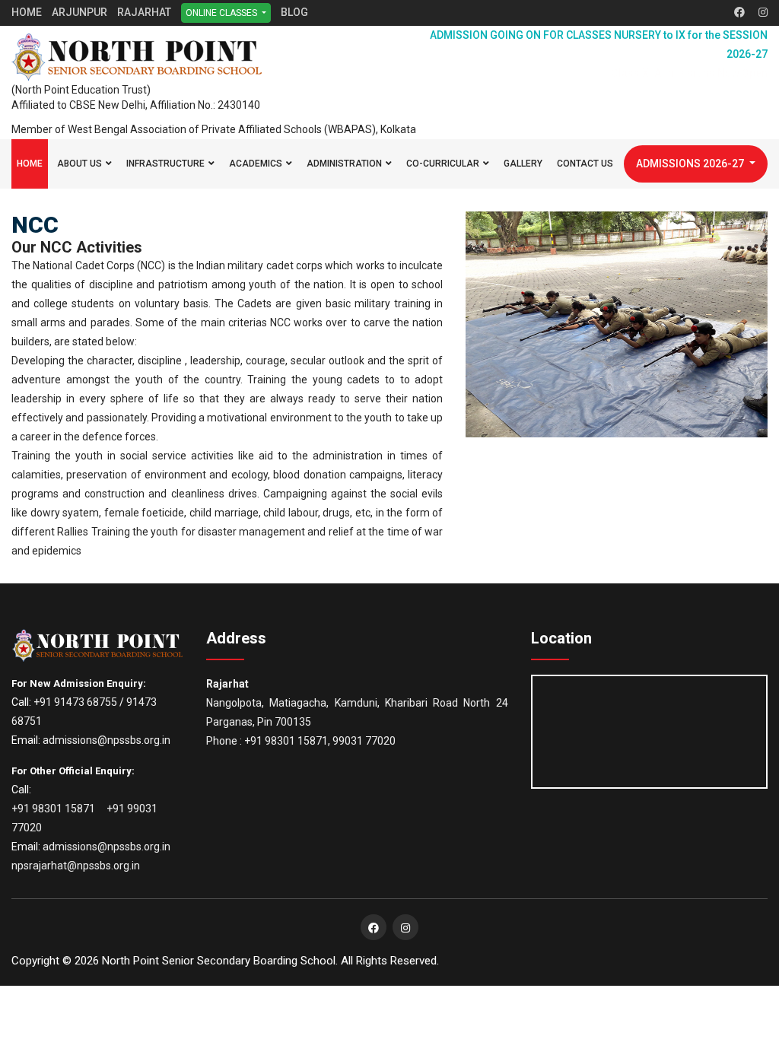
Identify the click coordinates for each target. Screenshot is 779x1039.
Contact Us (585, 163)
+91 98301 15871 (53, 808)
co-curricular (442, 163)
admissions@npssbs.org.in (106, 740)
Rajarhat (144, 12)
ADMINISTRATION (344, 163)
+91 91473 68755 (75, 702)
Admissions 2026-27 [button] (691, 163)
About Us (79, 163)
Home (26, 12)
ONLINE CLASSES (222, 13)
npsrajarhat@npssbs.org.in (75, 865)
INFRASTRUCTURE (165, 163)
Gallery (523, 163)
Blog (294, 12)
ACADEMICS (255, 163)
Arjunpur (79, 12)
